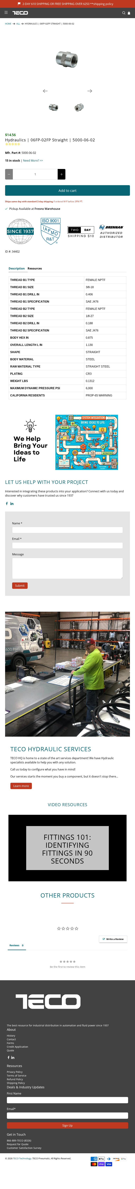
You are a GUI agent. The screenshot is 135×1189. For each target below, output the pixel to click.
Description (17, 268)
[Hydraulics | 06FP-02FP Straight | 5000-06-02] (67, 59)
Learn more (21, 786)
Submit (20, 586)
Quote (10, 1050)
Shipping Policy (16, 1083)
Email (17, 539)
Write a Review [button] (115, 939)
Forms (10, 1043)
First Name (14, 1093)
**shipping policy (101, 4)
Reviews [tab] (14, 945)
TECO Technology (22, 1158)
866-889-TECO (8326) (19, 1140)
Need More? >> (33, 160)
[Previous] (45, 91)
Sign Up (67, 1125)
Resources (35, 268)
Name (17, 523)
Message (18, 554)
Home (8, 24)
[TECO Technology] (64, 13)
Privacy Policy (14, 1072)
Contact (11, 1039)
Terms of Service (16, 1075)
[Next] (89, 91)
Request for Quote (17, 1144)
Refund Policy (15, 1079)
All (18, 24)
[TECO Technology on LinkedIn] (12, 504)
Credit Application (17, 1046)
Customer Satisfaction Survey (24, 1148)
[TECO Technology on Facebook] (6, 504)
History (11, 1035)
